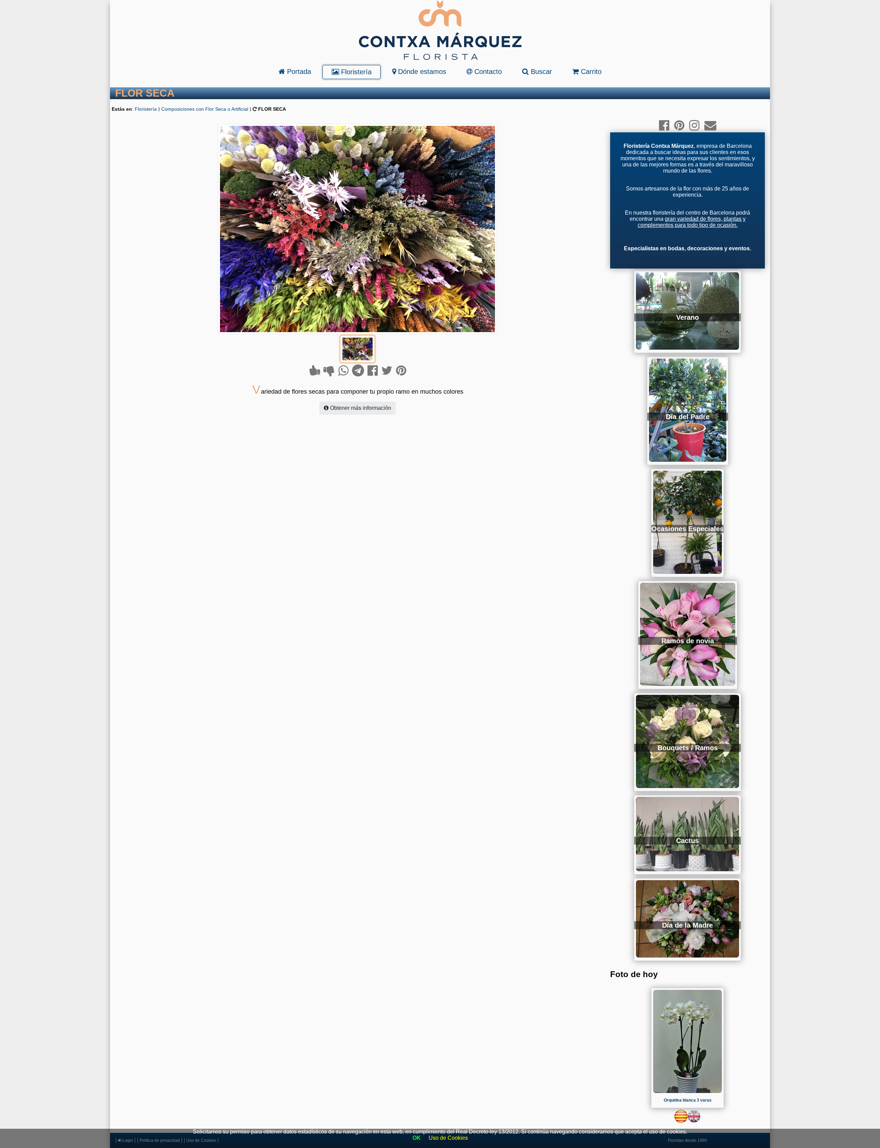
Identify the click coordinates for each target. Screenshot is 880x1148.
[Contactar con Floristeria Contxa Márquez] (710, 125)
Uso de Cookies (448, 1138)
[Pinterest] (401, 370)
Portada (298, 71)
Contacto (487, 71)
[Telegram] (358, 370)
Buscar (540, 71)
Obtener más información (360, 408)
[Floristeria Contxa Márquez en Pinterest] (679, 125)
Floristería (355, 72)
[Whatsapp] (343, 370)
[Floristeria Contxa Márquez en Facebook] (664, 125)
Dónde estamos (421, 71)
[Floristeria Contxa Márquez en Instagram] (694, 125)
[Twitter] (387, 370)
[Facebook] (372, 370)
